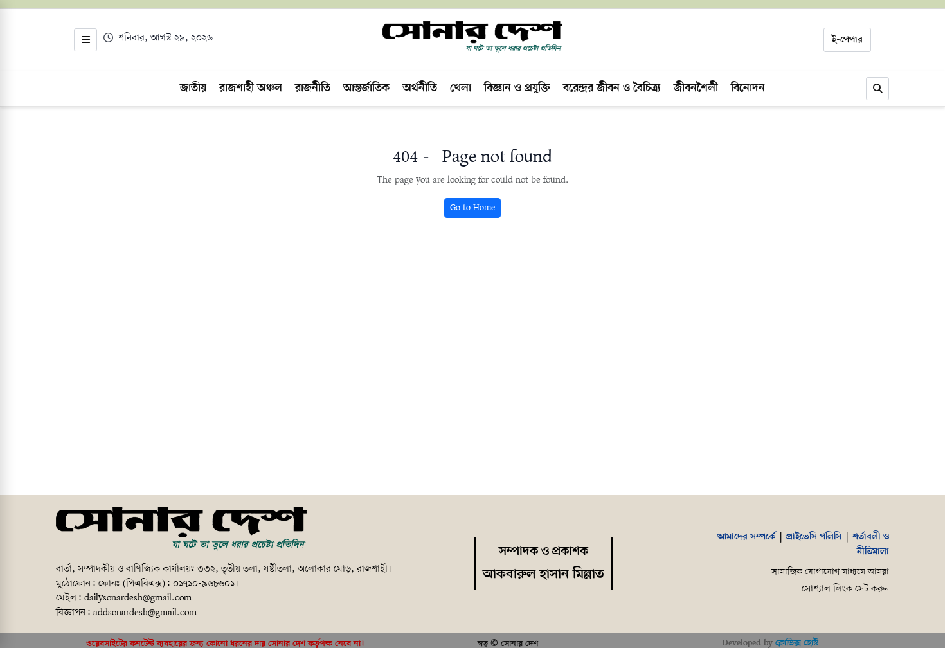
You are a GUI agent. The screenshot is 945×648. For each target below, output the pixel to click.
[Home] (181, 529)
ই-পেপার (847, 39)
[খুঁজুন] (877, 88)
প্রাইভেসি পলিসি (814, 536)
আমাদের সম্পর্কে (746, 536)
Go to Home (472, 208)
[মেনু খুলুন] (85, 39)
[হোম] (472, 37)
